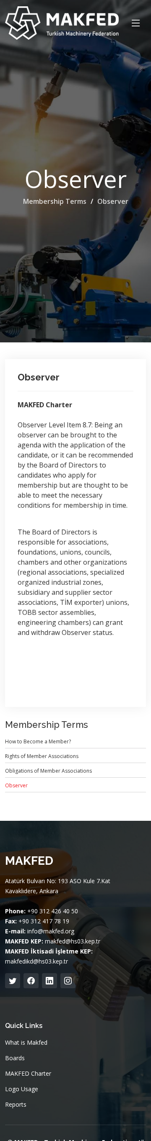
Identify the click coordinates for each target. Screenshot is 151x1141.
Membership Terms (54, 201)
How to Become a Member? (38, 741)
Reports (15, 1105)
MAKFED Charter (28, 1074)
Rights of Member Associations (41, 756)
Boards (15, 1058)
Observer (112, 201)
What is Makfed (26, 1043)
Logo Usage (21, 1089)
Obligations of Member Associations (48, 770)
